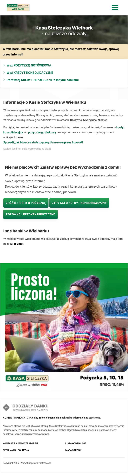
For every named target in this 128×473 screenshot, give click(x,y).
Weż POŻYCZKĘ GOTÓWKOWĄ (29, 65)
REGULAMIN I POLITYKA (16, 450)
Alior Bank (16, 243)
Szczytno (76, 120)
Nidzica (102, 120)
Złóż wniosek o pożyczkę (26, 203)
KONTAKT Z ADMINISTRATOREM (20, 443)
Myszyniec (90, 120)
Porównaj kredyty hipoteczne (30, 214)
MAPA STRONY (73, 450)
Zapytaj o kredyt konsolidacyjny (79, 203)
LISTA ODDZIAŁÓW (75, 443)
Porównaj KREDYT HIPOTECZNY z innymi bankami (43, 80)
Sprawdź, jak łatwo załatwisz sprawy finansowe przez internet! (43, 142)
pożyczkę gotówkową (42, 132)
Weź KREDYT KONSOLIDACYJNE (30, 73)
